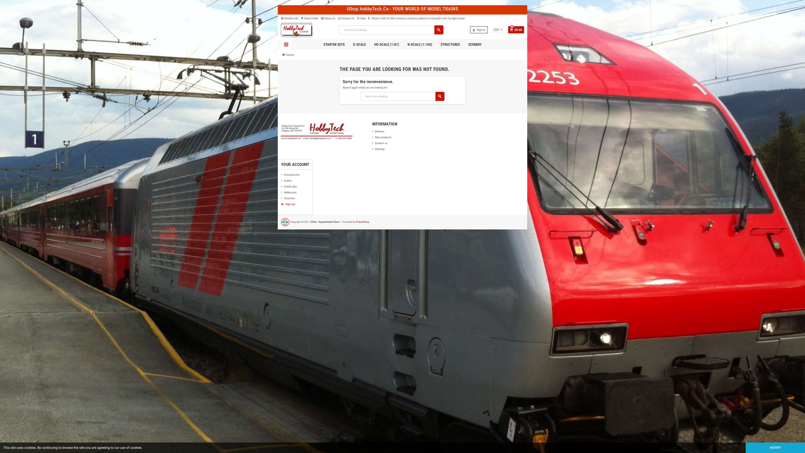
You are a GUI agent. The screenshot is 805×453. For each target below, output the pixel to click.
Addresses (290, 192)
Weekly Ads (289, 18)
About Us (329, 18)
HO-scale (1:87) (386, 44)
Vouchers (289, 198)
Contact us (381, 143)
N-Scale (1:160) (420, 44)
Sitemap (380, 149)
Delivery (379, 131)
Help (361, 18)
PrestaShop (362, 221)
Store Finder (309, 18)
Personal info (292, 174)
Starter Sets (334, 44)
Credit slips (290, 186)
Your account (295, 164)
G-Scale (359, 44)
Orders (288, 180)
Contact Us (347, 18)
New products (383, 137)
